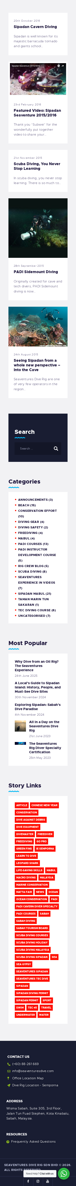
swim (20, 1007)
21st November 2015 (28, 158)
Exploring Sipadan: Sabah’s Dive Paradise (38, 707)
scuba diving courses (32, 935)
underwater (25, 1015)
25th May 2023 (40, 758)
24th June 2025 (26, 676)
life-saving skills (29, 870)
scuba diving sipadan (32, 957)
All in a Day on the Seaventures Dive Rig (44, 726)
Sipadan (22, 986)
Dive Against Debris (30, 819)
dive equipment (27, 827)
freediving (24, 841)
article (21, 805)
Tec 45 (32, 1007)
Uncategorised (31, 616)
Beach (23, 505)
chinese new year (44, 805)
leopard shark (27, 863)
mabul (24, 538)
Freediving (28, 533)
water (44, 1015)
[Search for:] (38, 448)
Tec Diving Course (34, 610)
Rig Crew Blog (30, 566)
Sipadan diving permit (32, 993)
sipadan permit (27, 1000)
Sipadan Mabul (31, 594)
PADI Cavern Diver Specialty (36, 906)
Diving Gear (28, 522)
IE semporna (45, 848)
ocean (53, 892)
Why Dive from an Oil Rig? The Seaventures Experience (36, 666)
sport (47, 1000)
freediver (45, 834)
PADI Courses (30, 544)
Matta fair (24, 892)
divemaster (24, 834)
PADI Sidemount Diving (36, 272)
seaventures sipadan (32, 971)
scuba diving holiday (32, 942)
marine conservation (32, 885)
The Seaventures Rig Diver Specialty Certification (45, 748)
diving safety (30, 527)
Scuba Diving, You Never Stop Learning (37, 166)
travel (46, 1007)
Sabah (44, 913)
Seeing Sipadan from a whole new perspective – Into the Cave (37, 365)
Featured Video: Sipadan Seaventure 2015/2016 (37, 113)
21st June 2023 (40, 736)
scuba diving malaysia (32, 950)
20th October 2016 (27, 21)
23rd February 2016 (27, 104)
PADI (54, 899)
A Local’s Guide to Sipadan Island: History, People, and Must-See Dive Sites (38, 687)
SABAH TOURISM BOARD (32, 928)
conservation (26, 812)
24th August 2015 (26, 354)
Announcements (33, 500)
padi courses (26, 913)
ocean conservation (31, 899)
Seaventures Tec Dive (32, 978)
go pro (42, 841)
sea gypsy (23, 964)
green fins (24, 848)
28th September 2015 (29, 266)
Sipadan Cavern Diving (35, 26)
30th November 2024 (30, 697)
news (40, 892)
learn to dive (26, 856)
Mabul (51, 870)
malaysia (46, 877)
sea (54, 957)
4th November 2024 (29, 714)
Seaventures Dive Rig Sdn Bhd (31, 1165)
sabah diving (25, 921)
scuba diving (30, 571)
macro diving (26, 877)
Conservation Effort (37, 511)
